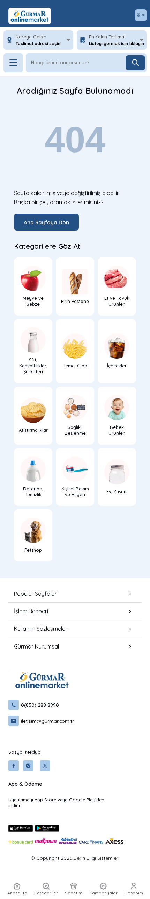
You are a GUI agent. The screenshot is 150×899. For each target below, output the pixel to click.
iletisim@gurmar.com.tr (47, 721)
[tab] (75, 593)
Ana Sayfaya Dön (46, 222)
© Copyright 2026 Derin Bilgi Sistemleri (75, 858)
